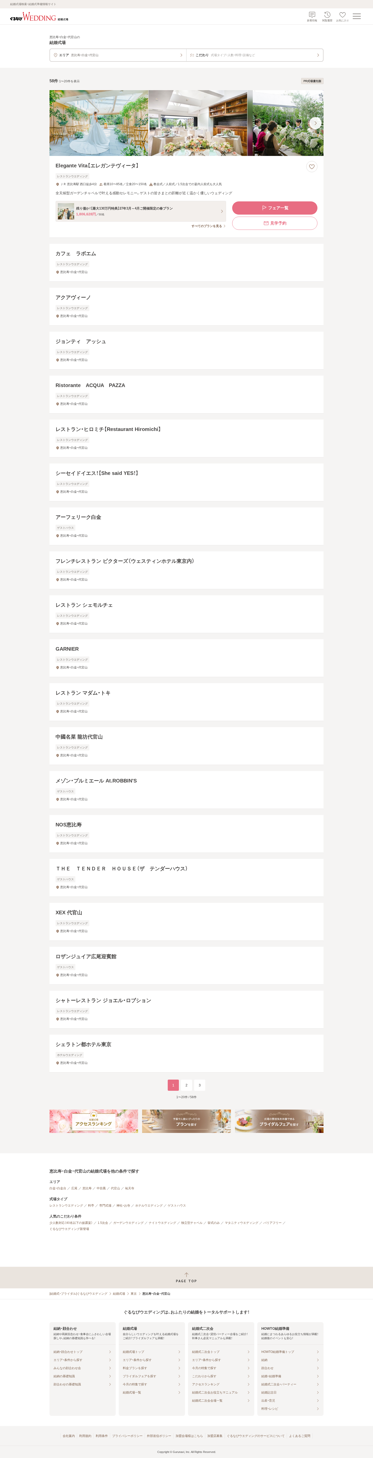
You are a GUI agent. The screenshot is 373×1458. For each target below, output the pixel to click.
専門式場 (105, 1205)
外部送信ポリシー (159, 1436)
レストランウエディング (66, 1205)
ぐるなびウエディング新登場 (69, 1229)
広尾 (74, 1188)
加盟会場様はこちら (189, 1436)
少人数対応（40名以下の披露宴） (71, 1223)
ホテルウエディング (149, 1205)
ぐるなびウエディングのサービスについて (256, 1436)
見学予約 (278, 223)
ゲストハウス (177, 1205)
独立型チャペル (191, 1223)
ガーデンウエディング (128, 1223)
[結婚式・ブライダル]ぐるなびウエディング (78, 1293)
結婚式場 (119, 1293)
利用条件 (102, 1436)
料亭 (91, 1205)
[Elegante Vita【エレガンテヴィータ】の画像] (186, 123)
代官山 (115, 1188)
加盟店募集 (215, 1436)
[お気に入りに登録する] (311, 166)
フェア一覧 (278, 208)
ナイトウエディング (162, 1223)
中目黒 (101, 1188)
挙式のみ (214, 1223)
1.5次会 (103, 1223)
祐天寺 (129, 1188)
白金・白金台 (57, 1188)
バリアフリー (272, 1223)
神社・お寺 (123, 1205)
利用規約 (85, 1436)
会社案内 (69, 1436)
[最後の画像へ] (315, 123)
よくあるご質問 (299, 1436)
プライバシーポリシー (127, 1436)
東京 (134, 1293)
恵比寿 (87, 1188)
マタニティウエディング (241, 1223)
